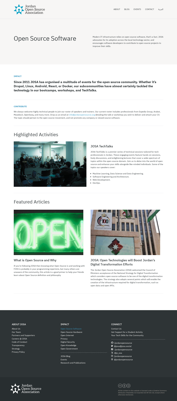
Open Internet (67, 335)
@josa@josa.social (122, 346)
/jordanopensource (123, 343)
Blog (126, 9)
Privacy (64, 338)
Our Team (16, 332)
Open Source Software (71, 328)
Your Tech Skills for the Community (127, 335)
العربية (160, 9)
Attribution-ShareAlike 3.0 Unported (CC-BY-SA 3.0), (136, 393)
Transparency (18, 345)
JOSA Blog (65, 356)
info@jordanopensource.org (82, 114)
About (117, 9)
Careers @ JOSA (19, 338)
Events (137, 9)
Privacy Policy (18, 352)
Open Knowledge (68, 345)
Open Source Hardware (71, 332)
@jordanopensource (123, 359)
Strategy (16, 348)
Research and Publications (73, 362)
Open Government (69, 348)
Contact (149, 9)
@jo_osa (118, 353)
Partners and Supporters (23, 335)
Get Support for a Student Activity (127, 332)
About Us (16, 328)
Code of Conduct (19, 342)
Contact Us (116, 328)
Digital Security (68, 342)
